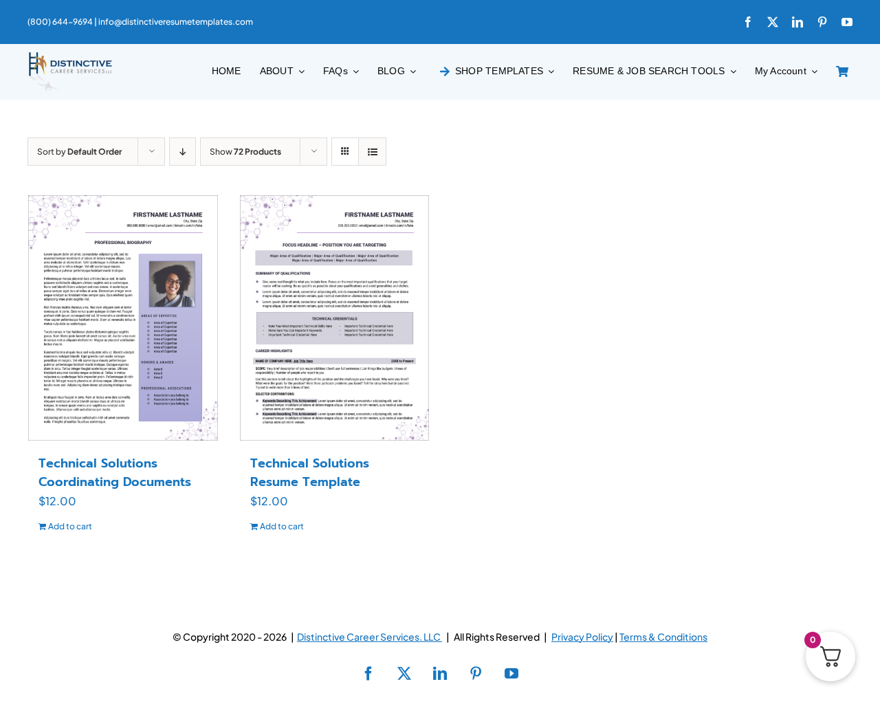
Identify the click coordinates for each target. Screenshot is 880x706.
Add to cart (70, 526)
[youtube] (847, 21)
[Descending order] (182, 151)
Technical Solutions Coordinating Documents (114, 473)
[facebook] (748, 21)
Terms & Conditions (663, 636)
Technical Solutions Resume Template (309, 473)
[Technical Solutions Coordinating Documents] (123, 317)
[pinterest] (822, 21)
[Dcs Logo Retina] (70, 56)
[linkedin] (797, 21)
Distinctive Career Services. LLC (369, 636)
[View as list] (372, 151)
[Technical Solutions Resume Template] (335, 317)
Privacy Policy (582, 636)
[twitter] (772, 21)
